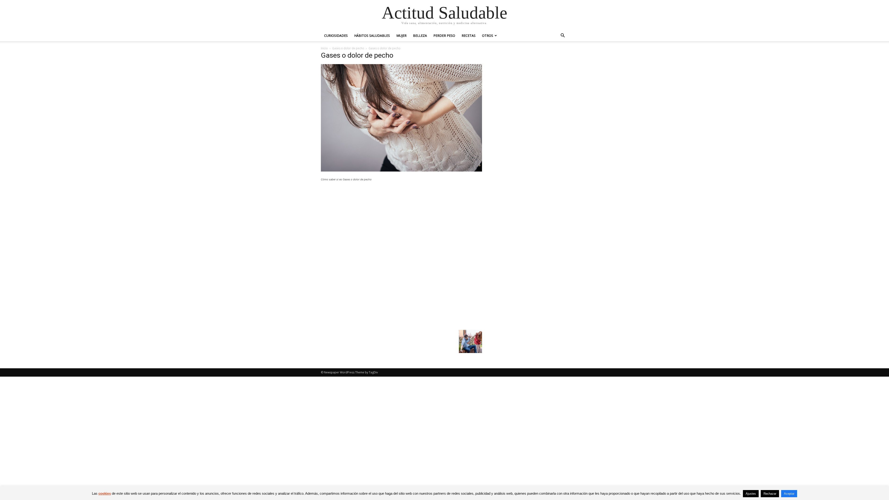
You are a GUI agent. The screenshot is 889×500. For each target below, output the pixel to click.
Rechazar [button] (770, 493)
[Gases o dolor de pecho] (401, 170)
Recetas (469, 35)
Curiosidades (336, 35)
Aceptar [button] (789, 493)
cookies (104, 493)
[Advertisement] (401, 218)
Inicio (324, 48)
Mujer (401, 35)
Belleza (420, 35)
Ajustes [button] (751, 493)
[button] (562, 36)
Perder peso (444, 35)
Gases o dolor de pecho (348, 48)
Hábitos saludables (372, 35)
